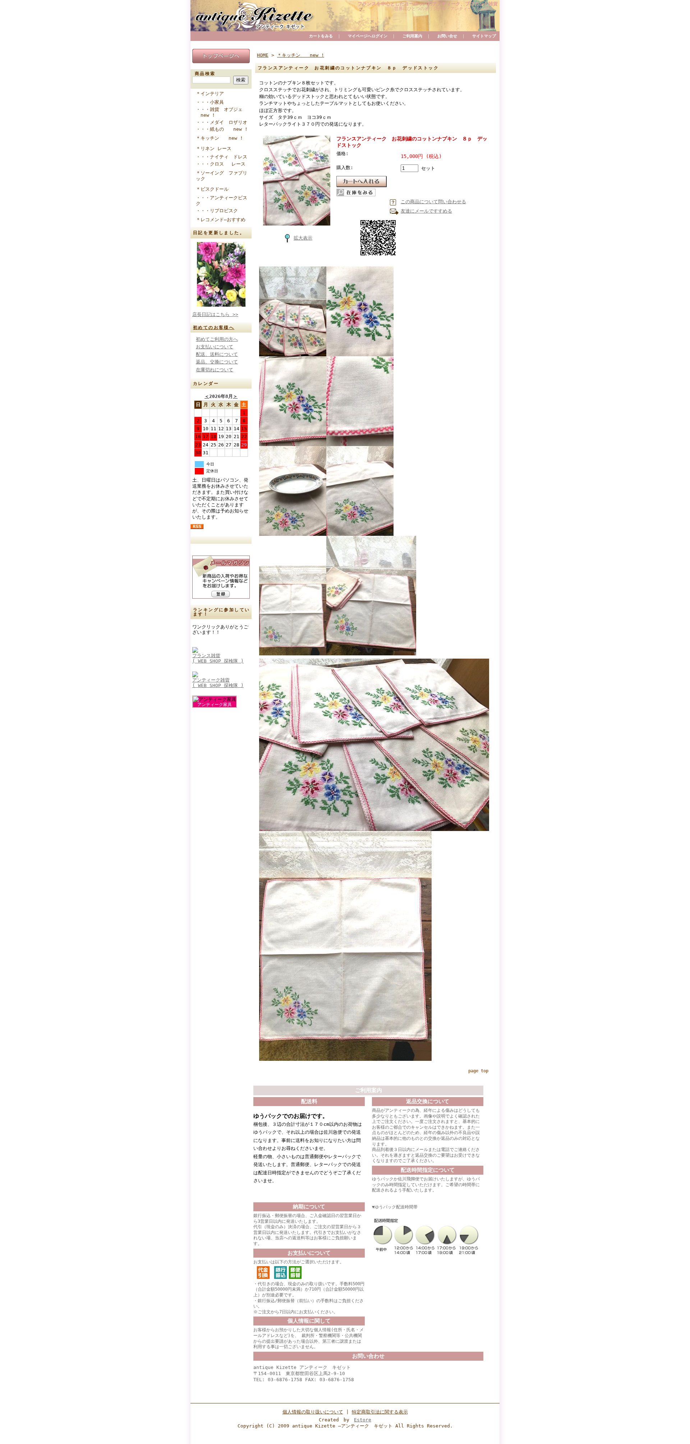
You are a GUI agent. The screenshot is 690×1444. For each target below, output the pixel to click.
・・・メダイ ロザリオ (224, 122)
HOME (262, 55)
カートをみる (321, 36)
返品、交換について (217, 362)
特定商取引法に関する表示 (380, 1412)
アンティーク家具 (214, 704)
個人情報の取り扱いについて (312, 1412)
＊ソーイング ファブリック (221, 176)
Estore (362, 1419)
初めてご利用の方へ (217, 339)
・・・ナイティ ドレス (224, 156)
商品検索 (205, 73)
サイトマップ (484, 36)
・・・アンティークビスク (221, 200)
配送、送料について (217, 354)
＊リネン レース (213, 148)
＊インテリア (210, 93)
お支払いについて (214, 346)
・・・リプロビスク (219, 210)
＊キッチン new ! (219, 138)
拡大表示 (303, 238)
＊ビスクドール (212, 189)
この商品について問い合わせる (433, 201)
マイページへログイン (367, 36)
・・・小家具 (213, 102)
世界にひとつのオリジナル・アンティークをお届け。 (446, 8)
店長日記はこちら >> (215, 314)
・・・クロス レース (223, 164)
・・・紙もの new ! (222, 129)
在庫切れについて (214, 369)
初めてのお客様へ (213, 327)
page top (478, 1070)
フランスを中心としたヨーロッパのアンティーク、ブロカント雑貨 (428, 3)
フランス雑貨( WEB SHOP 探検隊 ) (218, 658)
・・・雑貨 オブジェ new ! (219, 112)
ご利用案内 (412, 36)
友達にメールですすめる (426, 211)
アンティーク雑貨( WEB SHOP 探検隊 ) (218, 682)
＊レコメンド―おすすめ (220, 219)
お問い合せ (447, 36)
